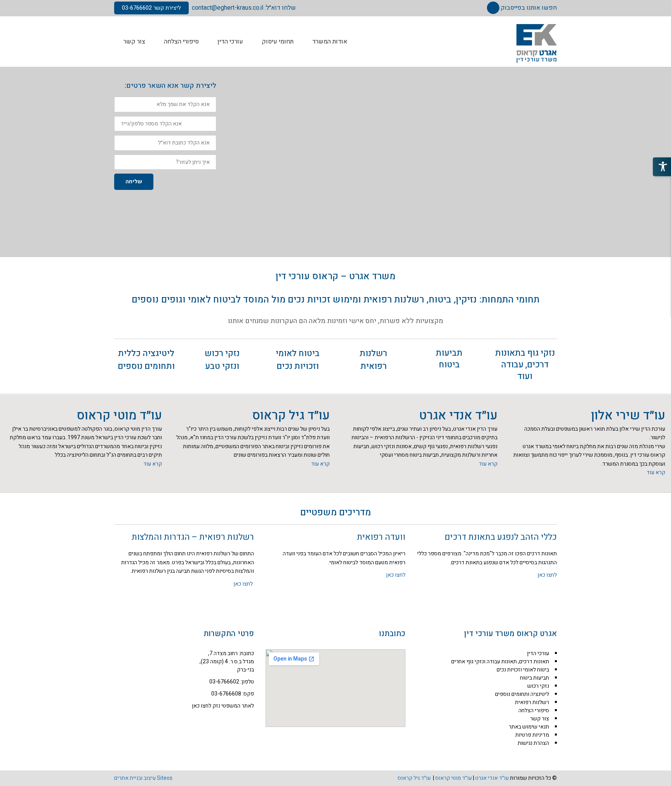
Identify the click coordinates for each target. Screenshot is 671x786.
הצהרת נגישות (533, 743)
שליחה (133, 181)
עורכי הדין (538, 653)
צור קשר (539, 719)
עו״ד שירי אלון (628, 415)
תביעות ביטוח (449, 359)
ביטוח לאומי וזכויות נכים (298, 359)
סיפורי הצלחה (533, 710)
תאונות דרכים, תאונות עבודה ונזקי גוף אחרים (500, 661)
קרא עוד (656, 472)
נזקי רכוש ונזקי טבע (222, 359)
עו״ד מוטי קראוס (119, 415)
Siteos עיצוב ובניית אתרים (143, 778)
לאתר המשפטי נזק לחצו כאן (223, 706)
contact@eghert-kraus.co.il (227, 7)
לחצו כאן (547, 575)
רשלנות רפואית (373, 359)
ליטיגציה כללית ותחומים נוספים (146, 359)
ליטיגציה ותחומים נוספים (522, 694)
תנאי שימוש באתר (529, 727)
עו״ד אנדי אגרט (458, 415)
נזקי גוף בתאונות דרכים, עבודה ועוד (525, 365)
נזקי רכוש (538, 686)
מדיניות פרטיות (532, 735)
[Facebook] (493, 8)
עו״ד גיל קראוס (291, 415)
